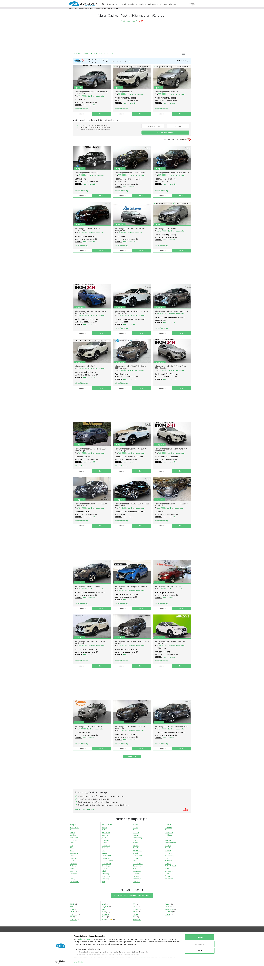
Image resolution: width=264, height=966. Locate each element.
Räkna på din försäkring (84, 809)
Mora (135, 830)
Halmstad (73, 874)
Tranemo (168, 827)
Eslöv (72, 856)
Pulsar (167, 904)
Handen (73, 876)
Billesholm (74, 838)
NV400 (135, 912)
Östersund (169, 879)
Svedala (136, 876)
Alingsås (73, 825)
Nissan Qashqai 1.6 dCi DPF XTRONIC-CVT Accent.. (92, 92)
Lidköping (105, 874)
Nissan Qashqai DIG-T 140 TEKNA (130, 172)
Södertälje (137, 879)
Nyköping (136, 840)
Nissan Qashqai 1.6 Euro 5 (86, 172)
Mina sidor (192, 3)
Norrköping (137, 838)
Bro (71, 845)
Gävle (72, 868)
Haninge (73, 879)
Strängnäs (137, 871)
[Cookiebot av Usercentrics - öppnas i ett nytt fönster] (60, 962)
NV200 (135, 906)
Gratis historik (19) (129, 599)
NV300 (135, 909)
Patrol (135, 914)
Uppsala (168, 845)
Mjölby (135, 827)
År (116, 53)
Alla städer (173, 4)
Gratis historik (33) (89, 462)
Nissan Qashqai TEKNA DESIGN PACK (172, 726)
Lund (103, 881)
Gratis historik (128, 517)
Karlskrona (106, 845)
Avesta (72, 832)
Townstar (168, 912)
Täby (166, 838)
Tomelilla (168, 825)
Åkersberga (169, 871)
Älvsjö (167, 874)
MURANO (105, 914)
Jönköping (105, 840)
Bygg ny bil (121, 4)
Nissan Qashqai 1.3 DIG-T (166, 228)
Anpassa (198, 944)
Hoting (104, 827)
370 (71, 906)
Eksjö (72, 850)
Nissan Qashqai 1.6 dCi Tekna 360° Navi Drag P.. (90, 450)
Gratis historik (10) (169, 184)
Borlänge (73, 840)
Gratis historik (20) (169, 598)
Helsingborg (74, 881)
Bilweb (71, 8)
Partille (135, 845)
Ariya (72, 909)
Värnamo (168, 858)
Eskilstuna (74, 853)
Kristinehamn (107, 858)
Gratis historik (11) (169, 240)
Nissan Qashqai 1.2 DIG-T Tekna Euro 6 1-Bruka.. (171, 505)
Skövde (136, 858)
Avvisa (199, 950)
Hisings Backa (107, 825)
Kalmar (104, 843)
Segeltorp (137, 848)
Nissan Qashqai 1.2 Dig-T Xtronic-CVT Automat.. (131, 587)
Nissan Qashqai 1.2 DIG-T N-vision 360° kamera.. (130, 367)
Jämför (81, 114)
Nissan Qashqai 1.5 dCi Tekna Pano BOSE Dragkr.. (170, 367)
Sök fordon (109, 4)
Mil (112, 53)
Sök (76, 8)
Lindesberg (106, 876)
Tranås (167, 830)
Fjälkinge (73, 863)
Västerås (168, 863)
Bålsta (72, 848)
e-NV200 (73, 914)
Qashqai (168, 906)
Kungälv (105, 868)
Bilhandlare (141, 4)
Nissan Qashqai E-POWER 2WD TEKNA (172, 172)
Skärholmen (137, 856)
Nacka (135, 835)
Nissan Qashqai (89, 8)
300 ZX (72, 904)
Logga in (192, 4)
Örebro (167, 876)
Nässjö (135, 843)
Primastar (137, 919)
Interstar (73, 919)
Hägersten (106, 832)
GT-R (72, 917)
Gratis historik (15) (129, 379)
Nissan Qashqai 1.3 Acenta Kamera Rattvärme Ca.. (90, 312)
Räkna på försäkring (81, 109)
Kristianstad (106, 856)
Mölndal (136, 832)
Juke (103, 904)
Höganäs (105, 835)
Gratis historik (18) (129, 103)
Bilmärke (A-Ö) (99, 53)
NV (134, 904)
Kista (103, 850)
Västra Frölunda (170, 866)
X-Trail (167, 914)
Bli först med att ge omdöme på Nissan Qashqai (132, 895)
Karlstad (105, 848)
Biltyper (163, 4)
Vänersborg (169, 856)
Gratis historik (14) (129, 462)
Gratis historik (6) (129, 324)
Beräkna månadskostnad (96, 96)
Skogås (135, 853)
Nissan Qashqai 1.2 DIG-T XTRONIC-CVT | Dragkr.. (131, 450)
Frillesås (73, 866)
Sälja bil (131, 4)
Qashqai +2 (169, 909)
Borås (72, 843)
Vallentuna (169, 848)
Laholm (104, 871)
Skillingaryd (137, 850)
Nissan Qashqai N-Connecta (87, 586)
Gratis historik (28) (89, 105)
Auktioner (152, 4)
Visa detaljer (78, 962)
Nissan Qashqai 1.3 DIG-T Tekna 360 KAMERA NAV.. (91, 505)
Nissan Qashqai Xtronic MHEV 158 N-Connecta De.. (131, 312)
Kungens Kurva (107, 861)
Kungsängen (106, 866)
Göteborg (73, 871)
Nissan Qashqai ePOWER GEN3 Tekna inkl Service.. (132, 505)
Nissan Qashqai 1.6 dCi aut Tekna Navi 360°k (90, 642)
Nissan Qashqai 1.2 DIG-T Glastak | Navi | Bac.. (131, 727)
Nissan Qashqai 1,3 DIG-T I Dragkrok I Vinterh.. (132, 642)
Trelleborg (169, 832)
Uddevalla (168, 840)
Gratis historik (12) (89, 324)
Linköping (105, 879)
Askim (72, 830)
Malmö (135, 825)
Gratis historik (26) (129, 242)
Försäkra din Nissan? (129, 21)
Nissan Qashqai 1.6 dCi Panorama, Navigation (130, 229)
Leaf (103, 909)
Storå (135, 868)
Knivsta (104, 853)
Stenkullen (137, 866)
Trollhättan (169, 835)
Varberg (168, 850)
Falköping (73, 858)
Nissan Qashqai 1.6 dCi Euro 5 (168, 586)
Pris (108, 53)
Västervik (168, 861)
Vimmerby (168, 853)
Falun (72, 861)
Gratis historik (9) (169, 103)
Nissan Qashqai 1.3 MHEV (166, 91)
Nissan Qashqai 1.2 (123, 91)
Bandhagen (74, 835)
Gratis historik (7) (169, 323)
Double (73, 912)
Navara (104, 917)
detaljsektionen (144, 957)
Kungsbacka (106, 863)
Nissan (81, 8)
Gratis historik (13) (129, 187)
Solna (135, 861)
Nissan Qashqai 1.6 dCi (85, 366)
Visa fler (132, 756)
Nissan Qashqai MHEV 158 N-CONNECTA (88, 229)
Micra (104, 912)
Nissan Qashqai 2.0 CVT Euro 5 (88, 726)
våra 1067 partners (86, 939)
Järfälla (104, 838)
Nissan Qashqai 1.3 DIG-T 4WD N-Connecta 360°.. (170, 642)
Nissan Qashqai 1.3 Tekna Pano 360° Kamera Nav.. (171, 450)
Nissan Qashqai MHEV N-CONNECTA (171, 311)
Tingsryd (136, 881)
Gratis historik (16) (169, 517)
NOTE (104, 919)
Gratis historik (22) (89, 738)
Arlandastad (74, 827)
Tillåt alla (200, 937)
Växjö (167, 868)
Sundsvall (136, 874)
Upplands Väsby (171, 843)
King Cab (105, 906)
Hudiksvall (105, 830)
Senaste (87, 53)
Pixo (135, 917)
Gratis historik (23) (89, 184)
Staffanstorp (138, 863)
